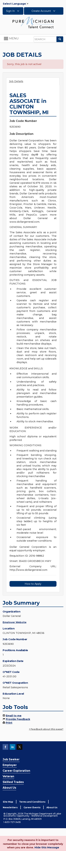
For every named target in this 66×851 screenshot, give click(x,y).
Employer (10, 765)
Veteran (8, 776)
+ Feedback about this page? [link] (46, 729)
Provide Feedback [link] (18, 719)
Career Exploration (16, 770)
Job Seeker (11, 759)
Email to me (13, 715)
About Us (9, 787)
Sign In (10, 11)
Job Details (16, 81)
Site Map (8, 801)
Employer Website (14, 622)
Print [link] (9, 722)
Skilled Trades (13, 782)
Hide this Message (46, 847)
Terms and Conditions (32, 801)
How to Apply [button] (33, 583)
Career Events (32, 807)
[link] (33, 22)
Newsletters (10, 807)
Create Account (42, 11)
